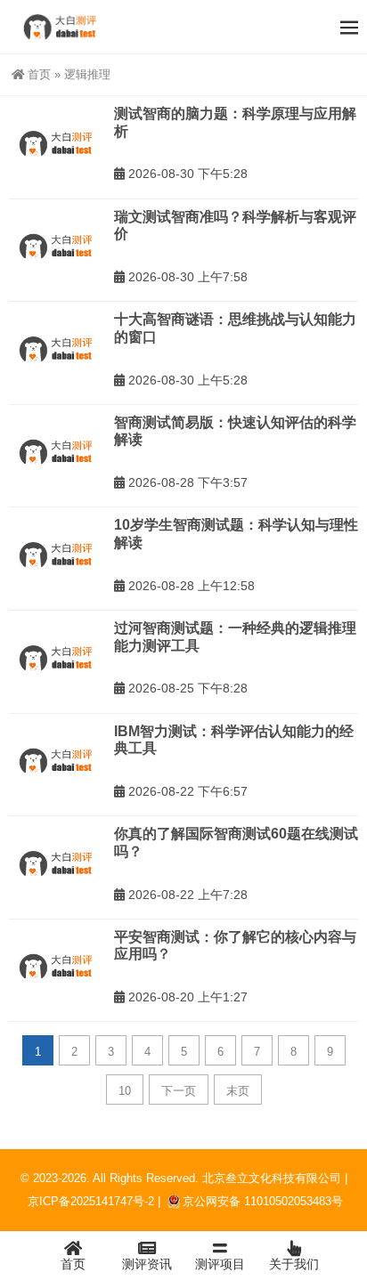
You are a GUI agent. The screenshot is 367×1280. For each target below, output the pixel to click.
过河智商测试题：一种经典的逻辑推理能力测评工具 (235, 636)
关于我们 (294, 1264)
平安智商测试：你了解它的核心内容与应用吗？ (235, 945)
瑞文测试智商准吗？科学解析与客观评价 (235, 225)
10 (124, 1091)
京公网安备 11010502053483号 (263, 1201)
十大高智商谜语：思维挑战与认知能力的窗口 (235, 328)
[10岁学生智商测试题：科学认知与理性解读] (57, 555)
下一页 (178, 1091)
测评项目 (220, 1264)
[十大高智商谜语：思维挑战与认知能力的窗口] (57, 349)
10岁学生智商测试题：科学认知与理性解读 (236, 533)
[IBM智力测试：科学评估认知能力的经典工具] (57, 761)
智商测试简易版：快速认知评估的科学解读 (235, 431)
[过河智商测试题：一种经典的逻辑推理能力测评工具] (57, 658)
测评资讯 (147, 1264)
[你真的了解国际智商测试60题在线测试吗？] (57, 864)
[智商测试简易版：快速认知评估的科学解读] (57, 452)
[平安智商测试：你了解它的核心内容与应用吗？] (57, 967)
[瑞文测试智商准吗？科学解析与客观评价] (57, 247)
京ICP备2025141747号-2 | (96, 1201)
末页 (237, 1091)
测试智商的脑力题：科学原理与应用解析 (235, 122)
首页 (39, 74)
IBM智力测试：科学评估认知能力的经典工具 (234, 740)
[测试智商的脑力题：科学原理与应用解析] (57, 143)
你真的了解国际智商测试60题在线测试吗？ (236, 842)
